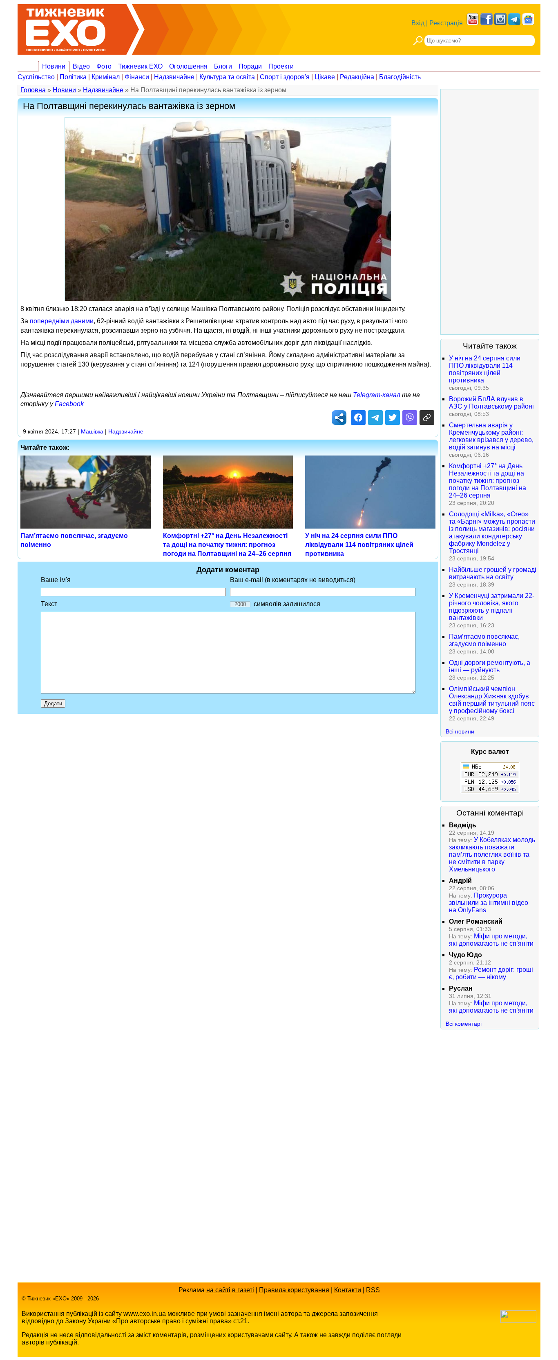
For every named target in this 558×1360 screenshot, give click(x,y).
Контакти (347, 1290)
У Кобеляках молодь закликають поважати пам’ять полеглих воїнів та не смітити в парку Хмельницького (492, 854)
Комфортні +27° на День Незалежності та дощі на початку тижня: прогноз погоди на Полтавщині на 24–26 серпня (227, 545)
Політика (73, 76)
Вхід (417, 23)
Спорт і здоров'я (285, 76)
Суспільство (36, 76)
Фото (104, 66)
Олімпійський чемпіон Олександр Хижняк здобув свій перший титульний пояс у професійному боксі (492, 699)
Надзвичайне (174, 76)
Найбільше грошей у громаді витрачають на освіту (492, 573)
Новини (53, 66)
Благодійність (400, 76)
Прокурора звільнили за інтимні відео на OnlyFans (488, 902)
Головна (33, 90)
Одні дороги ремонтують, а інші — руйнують (489, 666)
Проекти (281, 66)
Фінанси (137, 76)
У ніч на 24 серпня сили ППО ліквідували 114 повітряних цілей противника (359, 545)
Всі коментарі (464, 1023)
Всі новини (460, 731)
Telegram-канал (376, 394)
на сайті (218, 1290)
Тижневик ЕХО (140, 66)
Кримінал (106, 76)
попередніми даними (62, 321)
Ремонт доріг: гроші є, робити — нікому (491, 973)
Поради (250, 66)
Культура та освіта (227, 76)
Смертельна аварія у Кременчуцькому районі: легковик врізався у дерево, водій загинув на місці (491, 436)
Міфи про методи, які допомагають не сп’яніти (491, 940)
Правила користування (294, 1290)
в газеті (243, 1290)
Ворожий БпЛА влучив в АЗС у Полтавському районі (491, 403)
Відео (81, 66)
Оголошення (188, 66)
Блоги (223, 66)
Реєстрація (446, 23)
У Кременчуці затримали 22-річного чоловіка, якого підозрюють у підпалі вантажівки (491, 606)
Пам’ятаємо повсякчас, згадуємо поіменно (484, 640)
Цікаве (325, 76)
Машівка (92, 431)
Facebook (69, 403)
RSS (373, 1290)
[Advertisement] (490, 211)
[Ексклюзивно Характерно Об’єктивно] (65, 27)
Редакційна (357, 76)
